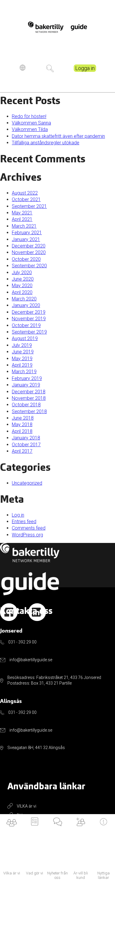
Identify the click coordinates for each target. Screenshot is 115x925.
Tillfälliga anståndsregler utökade (45, 142)
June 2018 (23, 418)
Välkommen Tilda (30, 129)
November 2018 (29, 398)
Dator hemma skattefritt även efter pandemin (58, 136)
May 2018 (22, 424)
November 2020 (29, 252)
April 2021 (22, 219)
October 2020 (26, 259)
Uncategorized (27, 483)
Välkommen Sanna (31, 123)
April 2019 (22, 365)
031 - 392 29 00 (22, 642)
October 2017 (26, 444)
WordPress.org (27, 535)
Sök (50, 68)
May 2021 (22, 213)
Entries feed (24, 521)
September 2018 (29, 411)
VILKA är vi (26, 806)
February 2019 (27, 378)
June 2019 (23, 352)
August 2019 (25, 338)
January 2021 (26, 239)
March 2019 (24, 371)
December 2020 (28, 246)
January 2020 (26, 305)
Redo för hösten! (29, 116)
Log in (18, 515)
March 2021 (24, 226)
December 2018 (28, 391)
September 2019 (29, 332)
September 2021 (29, 206)
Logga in (85, 68)
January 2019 (26, 385)
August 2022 (25, 193)
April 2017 (22, 451)
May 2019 (22, 358)
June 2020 (23, 279)
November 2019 (29, 318)
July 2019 (22, 345)
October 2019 (26, 325)
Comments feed (28, 528)
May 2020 (22, 285)
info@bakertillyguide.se (30, 659)
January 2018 (26, 438)
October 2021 (26, 199)
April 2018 (22, 431)
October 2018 (26, 404)
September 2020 (29, 266)
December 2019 (28, 312)
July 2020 (22, 272)
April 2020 (22, 292)
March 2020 (24, 299)
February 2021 (27, 232)
